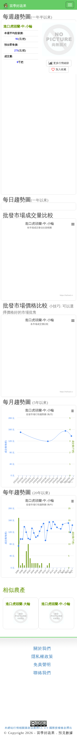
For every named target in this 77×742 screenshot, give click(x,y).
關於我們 (42, 648)
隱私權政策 (42, 656)
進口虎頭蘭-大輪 (18, 604)
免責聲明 (42, 664)
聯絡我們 (42, 673)
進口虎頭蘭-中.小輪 (55, 604)
